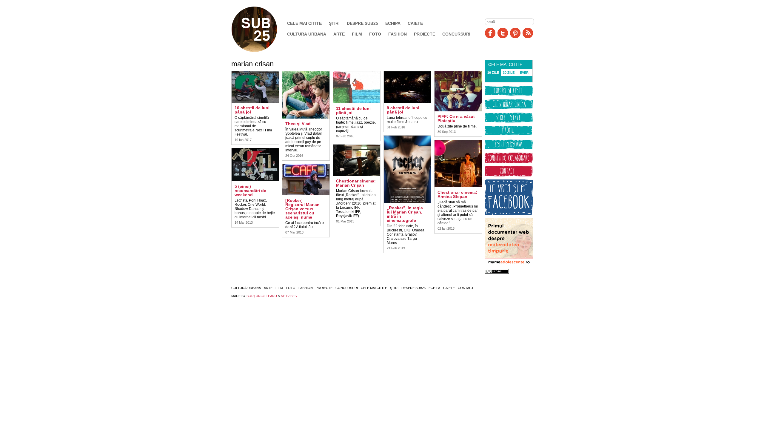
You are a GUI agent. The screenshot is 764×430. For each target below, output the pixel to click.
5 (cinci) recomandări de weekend (250, 190)
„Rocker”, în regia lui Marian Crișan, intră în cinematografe (405, 214)
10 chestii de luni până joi (252, 109)
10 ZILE (493, 72)
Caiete (415, 23)
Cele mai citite (304, 23)
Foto (375, 34)
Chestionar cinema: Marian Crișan (356, 183)
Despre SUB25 (362, 23)
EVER (524, 72)
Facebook (490, 33)
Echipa (393, 23)
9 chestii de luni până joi (403, 109)
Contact (466, 288)
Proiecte (424, 34)
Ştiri (334, 23)
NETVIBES (289, 296)
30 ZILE (509, 72)
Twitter (502, 33)
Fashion (397, 34)
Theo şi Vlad (298, 123)
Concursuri (456, 34)
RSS (528, 33)
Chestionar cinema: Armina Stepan (457, 194)
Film (357, 34)
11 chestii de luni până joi (353, 110)
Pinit (515, 33)
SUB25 (261, 29)
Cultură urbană (306, 34)
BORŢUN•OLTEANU (262, 296)
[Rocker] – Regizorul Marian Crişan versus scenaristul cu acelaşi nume (302, 208)
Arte (339, 34)
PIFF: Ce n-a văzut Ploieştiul (456, 118)
